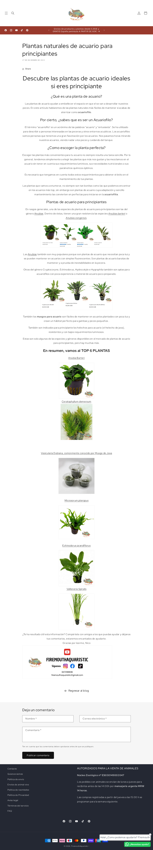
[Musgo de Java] (76, 493)
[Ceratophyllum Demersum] (76, 439)
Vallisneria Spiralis (77, 589)
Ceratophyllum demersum (76, 401)
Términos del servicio (18, 805)
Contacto (12, 768)
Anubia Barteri (76, 357)
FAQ (9, 811)
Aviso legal (12, 800)
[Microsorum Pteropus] (76, 538)
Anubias (38, 213)
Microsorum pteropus (76, 500)
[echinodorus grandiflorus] (76, 568)
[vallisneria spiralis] (76, 612)
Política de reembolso (18, 789)
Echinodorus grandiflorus (76, 545)
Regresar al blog (78, 690)
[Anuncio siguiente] (104, 30)
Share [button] (28, 68)
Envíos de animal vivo (18, 784)
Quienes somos (15, 774)
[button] (6, 13)
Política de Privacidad (18, 795)
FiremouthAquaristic (79, 846)
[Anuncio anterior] (49, 30)
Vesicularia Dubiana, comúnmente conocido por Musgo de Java (76, 453)
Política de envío (15, 779)
